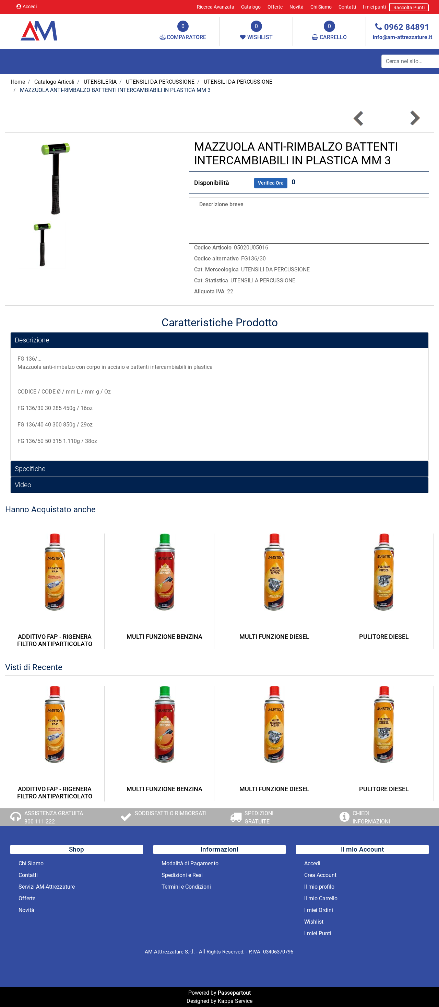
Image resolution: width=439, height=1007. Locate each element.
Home (18, 82)
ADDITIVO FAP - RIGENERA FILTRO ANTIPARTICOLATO (54, 640)
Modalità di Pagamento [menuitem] (190, 863)
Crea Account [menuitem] (320, 875)
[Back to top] (419, 987)
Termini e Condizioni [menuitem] (186, 886)
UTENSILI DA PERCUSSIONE (160, 82)
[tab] (219, 340)
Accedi (30, 6)
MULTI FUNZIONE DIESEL (274, 636)
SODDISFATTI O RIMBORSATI (170, 813)
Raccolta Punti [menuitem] (409, 7)
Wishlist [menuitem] (313, 921)
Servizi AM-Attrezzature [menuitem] (47, 886)
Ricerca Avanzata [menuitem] (215, 7)
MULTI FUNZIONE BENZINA (164, 636)
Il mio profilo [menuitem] (319, 886)
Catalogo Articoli (54, 82)
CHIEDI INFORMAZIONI (371, 817)
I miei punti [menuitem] (374, 7)
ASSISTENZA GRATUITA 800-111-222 (53, 817)
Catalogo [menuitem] (251, 7)
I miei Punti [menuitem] (317, 933)
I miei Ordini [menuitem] (318, 910)
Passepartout (234, 993)
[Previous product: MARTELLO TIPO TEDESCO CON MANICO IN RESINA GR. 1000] (359, 118)
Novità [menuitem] (296, 7)
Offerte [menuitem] (275, 7)
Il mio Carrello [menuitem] (320, 898)
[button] (54, 178)
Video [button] (23, 485)
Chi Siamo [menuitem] (321, 7)
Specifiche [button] (30, 469)
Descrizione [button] (32, 340)
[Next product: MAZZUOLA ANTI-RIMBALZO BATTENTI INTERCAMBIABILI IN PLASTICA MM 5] (414, 118)
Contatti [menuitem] (347, 7)
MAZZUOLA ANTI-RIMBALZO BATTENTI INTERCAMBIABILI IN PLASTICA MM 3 (115, 90)
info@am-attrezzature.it (402, 37)
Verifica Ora (271, 183)
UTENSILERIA (100, 82)
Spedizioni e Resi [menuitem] (182, 875)
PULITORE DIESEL (384, 636)
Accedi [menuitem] (312, 863)
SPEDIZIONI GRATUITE (259, 817)
